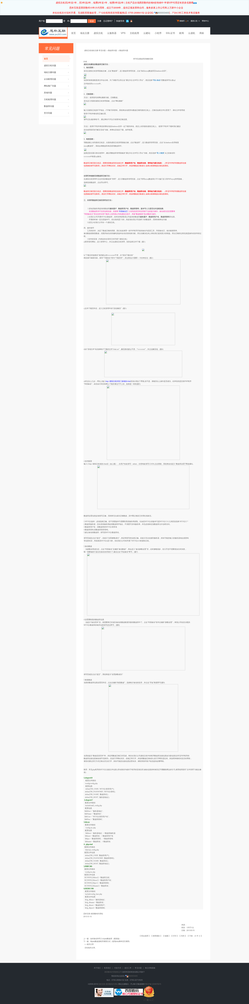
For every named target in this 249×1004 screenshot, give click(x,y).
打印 (174, 935)
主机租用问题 (50, 99)
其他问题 (48, 92)
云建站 (146, 33)
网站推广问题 (50, 85)
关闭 (182, 935)
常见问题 (138, 967)
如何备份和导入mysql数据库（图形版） (105, 938)
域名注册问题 (50, 72)
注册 (99, 20)
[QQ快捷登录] (131, 21)
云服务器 (111, 33)
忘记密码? (108, 20)
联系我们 (107, 967)
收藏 (166, 935)
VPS (123, 33)
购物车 (183, 21)
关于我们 (97, 967)
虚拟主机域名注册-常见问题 (95, 50)
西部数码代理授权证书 (113, 972)
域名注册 (84, 33)
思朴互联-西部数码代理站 (108, 984)
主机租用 (134, 33)
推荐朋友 (156, 935)
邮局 (181, 33)
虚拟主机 (98, 33)
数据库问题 (49, 106)
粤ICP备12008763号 (153, 984)
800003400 (163, 12)
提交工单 (127, 967)
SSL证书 (170, 33)
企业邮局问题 (50, 78)
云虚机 (191, 33)
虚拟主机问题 (50, 65)
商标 (201, 33)
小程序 (158, 33)
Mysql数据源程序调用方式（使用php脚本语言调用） (110, 941)
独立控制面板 (150, 967)
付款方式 (117, 967)
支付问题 (48, 112)
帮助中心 (205, 20)
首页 (73, 33)
